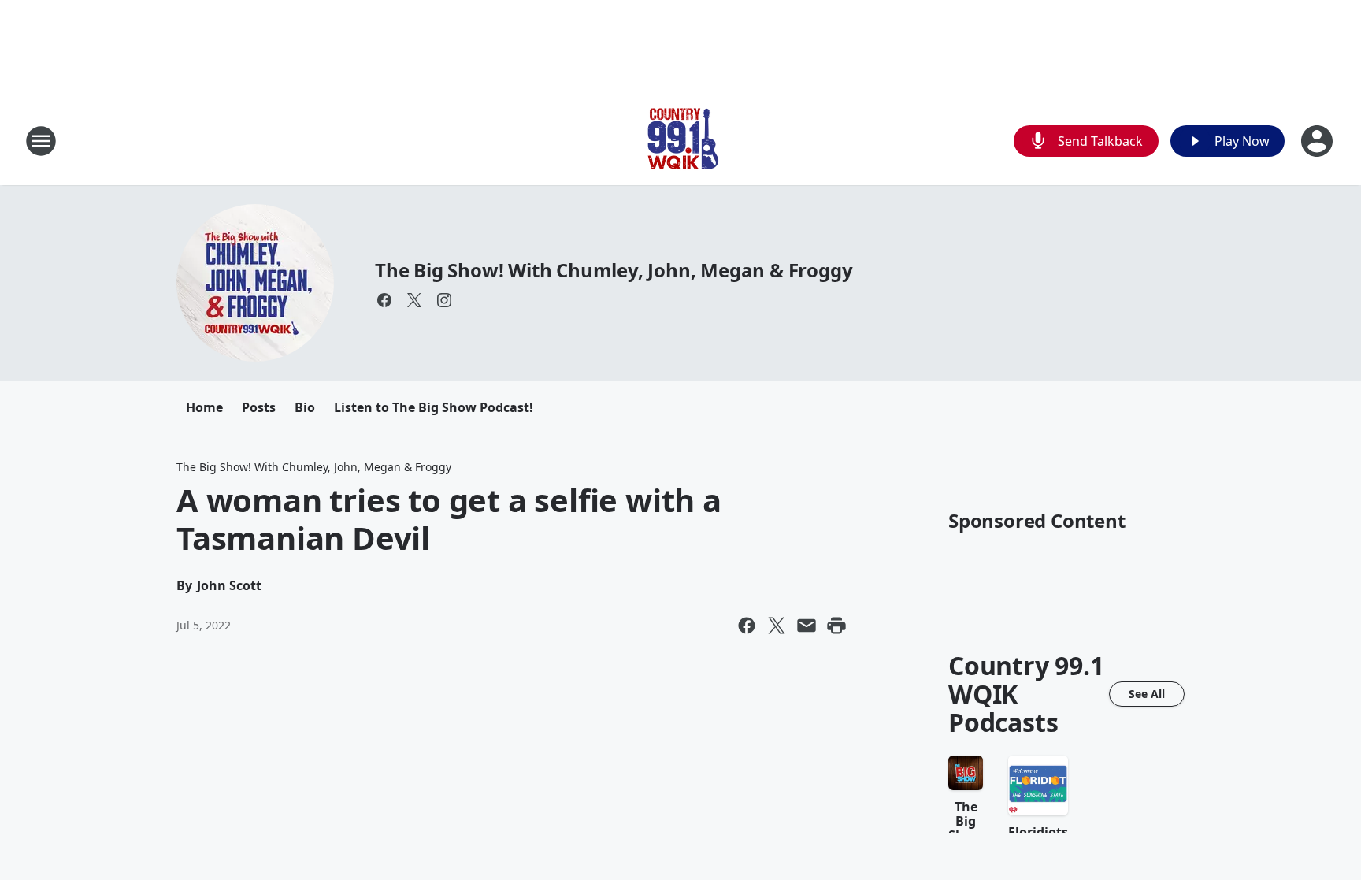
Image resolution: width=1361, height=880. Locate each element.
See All (1147, 693)
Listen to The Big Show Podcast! (433, 407)
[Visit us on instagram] (444, 300)
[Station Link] (680, 140)
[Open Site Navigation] (41, 141)
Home (204, 407)
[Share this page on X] (777, 626)
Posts (259, 407)
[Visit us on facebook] (384, 300)
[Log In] (1318, 141)
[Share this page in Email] (806, 626)
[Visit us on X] (414, 300)
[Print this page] (836, 626)
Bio (305, 407)
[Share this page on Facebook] (747, 626)
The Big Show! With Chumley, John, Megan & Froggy (613, 270)
